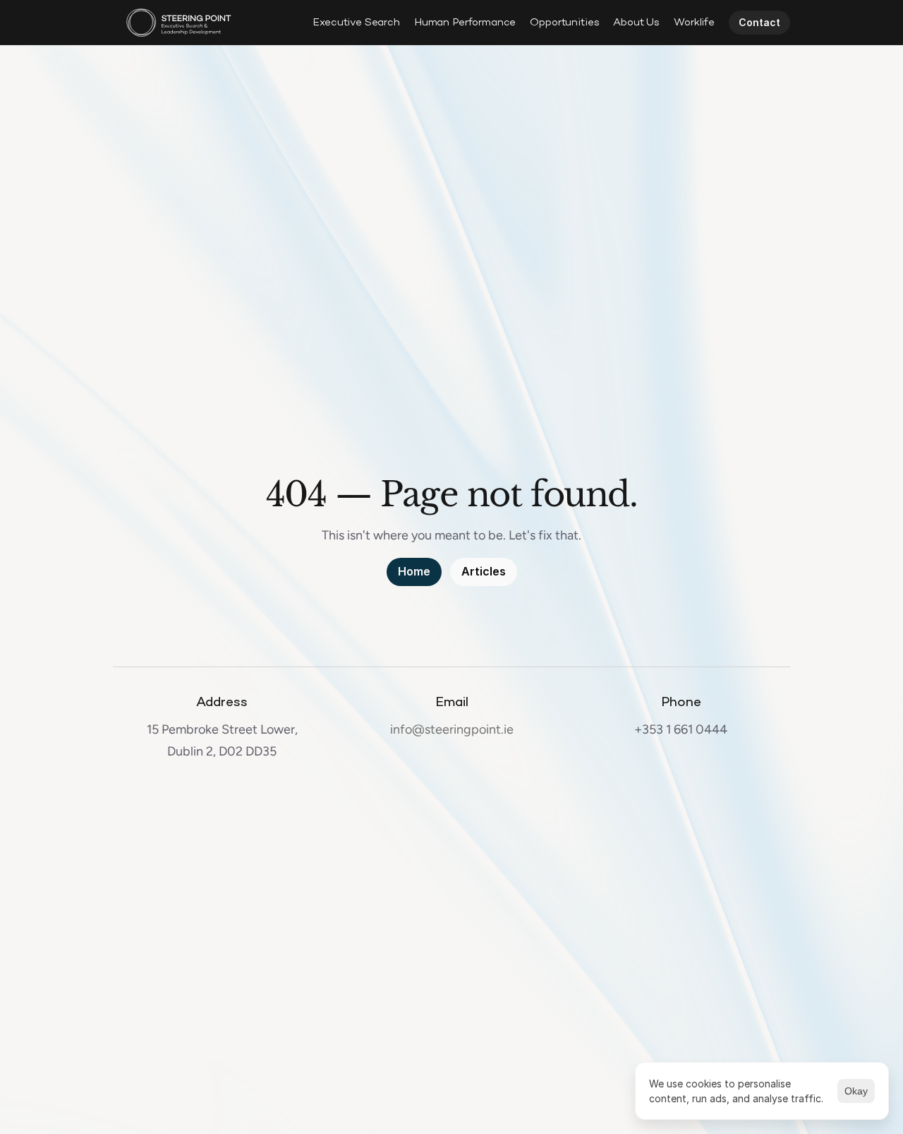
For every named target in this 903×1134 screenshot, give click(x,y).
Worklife (694, 22)
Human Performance (465, 22)
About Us (636, 22)
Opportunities (564, 22)
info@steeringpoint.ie (452, 729)
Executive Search (356, 22)
